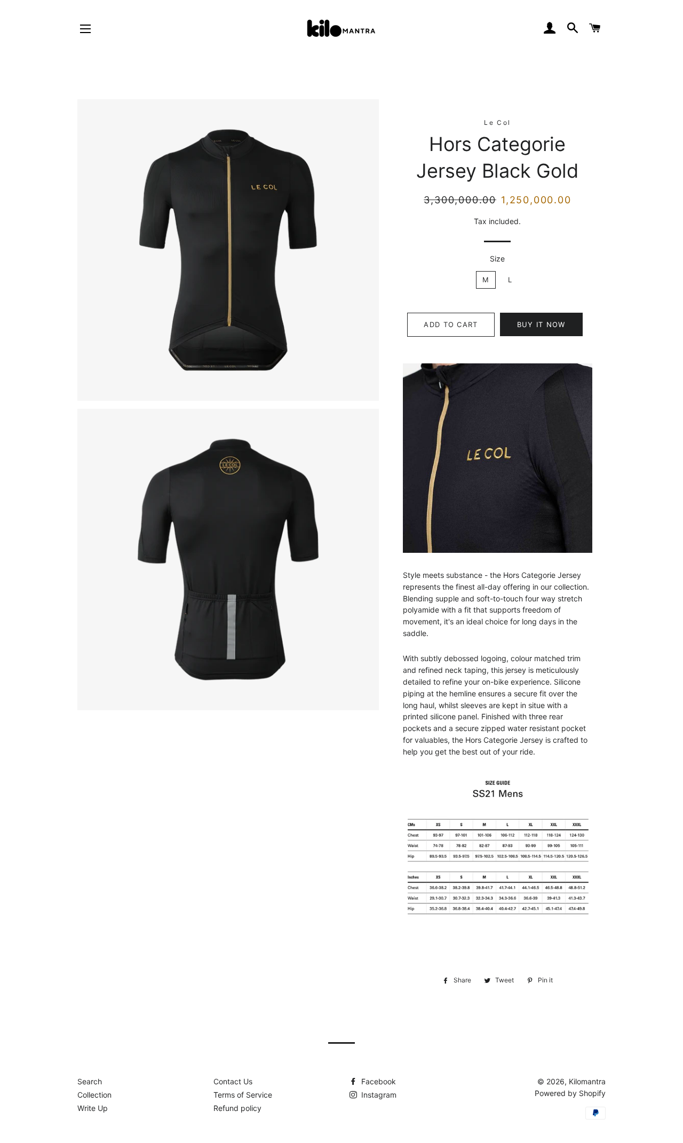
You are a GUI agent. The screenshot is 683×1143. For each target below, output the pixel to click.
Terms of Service (242, 1094)
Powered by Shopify (570, 1093)
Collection (94, 1094)
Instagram (377, 1094)
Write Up (92, 1108)
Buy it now (541, 324)
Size (497, 258)
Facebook (377, 1081)
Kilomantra (587, 1081)
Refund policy (237, 1108)
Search (89, 1081)
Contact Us (232, 1081)
